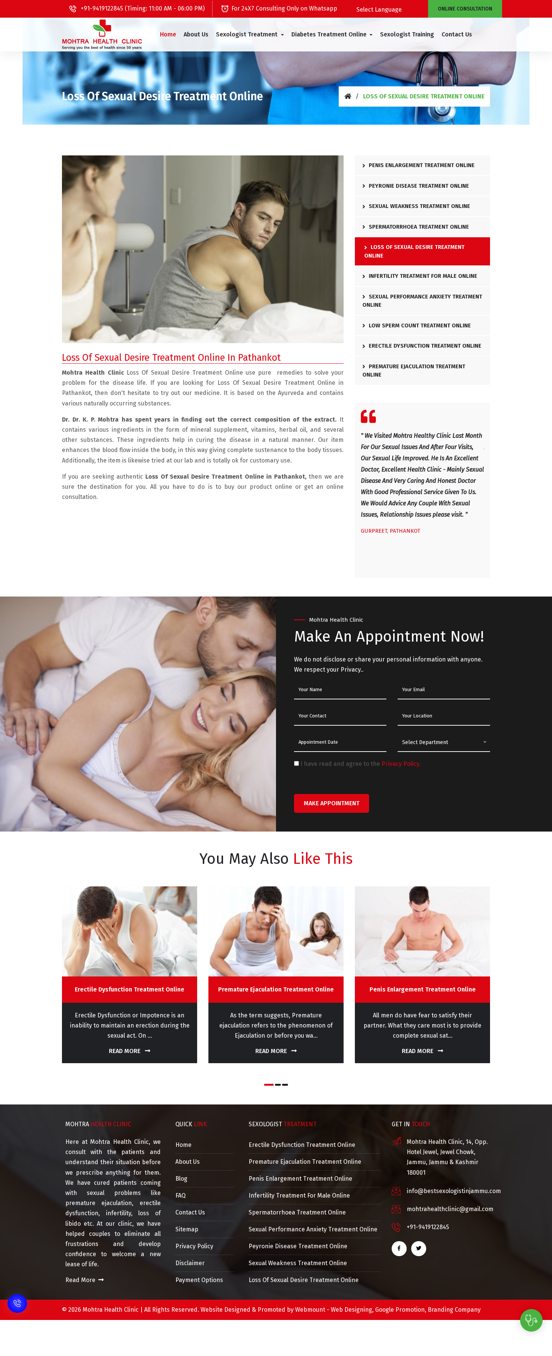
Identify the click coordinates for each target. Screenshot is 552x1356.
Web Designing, (352, 1309)
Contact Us (457, 34)
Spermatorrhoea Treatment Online (418, 226)
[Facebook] (399, 1248)
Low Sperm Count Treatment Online (419, 325)
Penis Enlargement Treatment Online (421, 165)
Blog (181, 1178)
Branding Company (454, 1309)
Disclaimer (190, 1263)
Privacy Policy (194, 1246)
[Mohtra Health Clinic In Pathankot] (102, 35)
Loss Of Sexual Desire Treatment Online (414, 251)
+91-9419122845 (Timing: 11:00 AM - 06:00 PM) (142, 8)
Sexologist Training (407, 34)
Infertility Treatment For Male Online (422, 276)
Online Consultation (465, 9)
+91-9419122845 (428, 1227)
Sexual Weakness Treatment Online (418, 206)
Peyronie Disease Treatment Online (418, 185)
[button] (250, 34)
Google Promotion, (400, 1309)
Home (168, 34)
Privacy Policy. (401, 763)
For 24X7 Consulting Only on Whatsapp (284, 8)
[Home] (347, 96)
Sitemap (186, 1229)
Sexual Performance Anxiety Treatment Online (422, 301)
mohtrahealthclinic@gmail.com (450, 1209)
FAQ (180, 1195)
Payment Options (199, 1280)
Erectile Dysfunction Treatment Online (424, 345)
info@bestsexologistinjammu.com (454, 1191)
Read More (125, 1051)
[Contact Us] (17, 1308)
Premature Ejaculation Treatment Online (413, 370)
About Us (196, 34)
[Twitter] (418, 1248)
